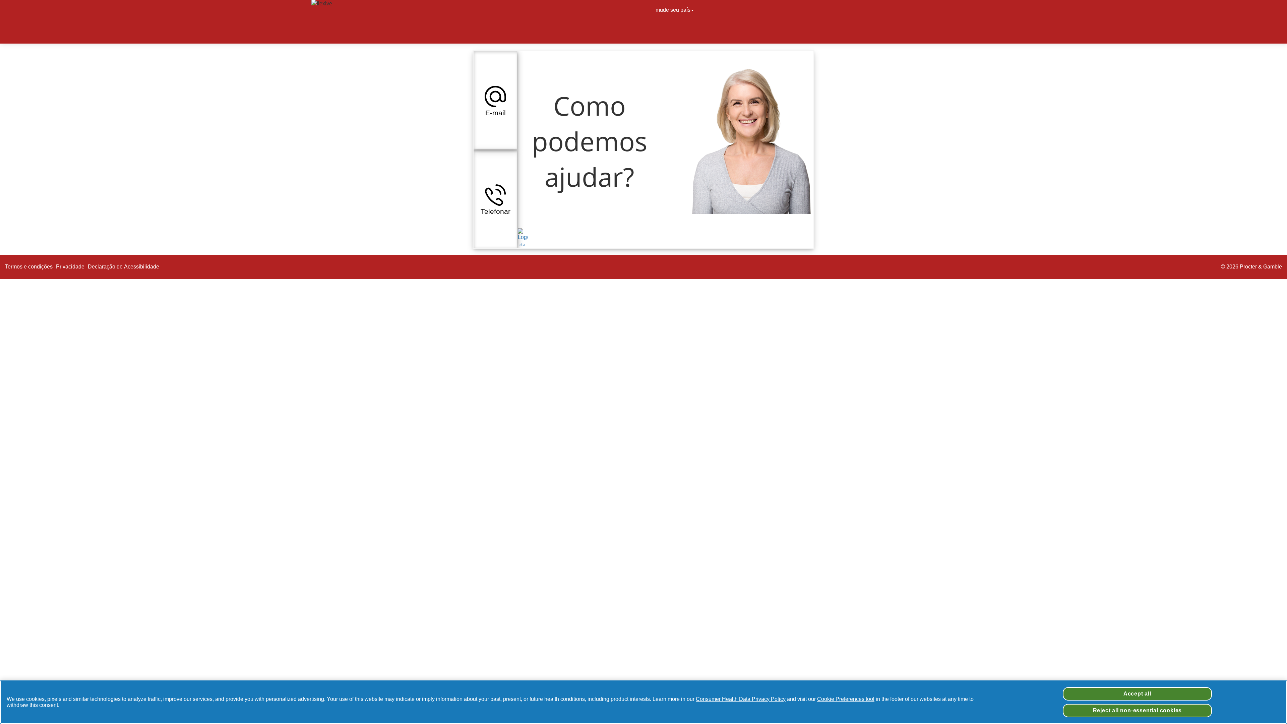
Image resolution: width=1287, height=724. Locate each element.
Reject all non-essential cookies (1137, 710)
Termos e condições (29, 266)
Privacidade (70, 266)
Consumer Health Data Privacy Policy (741, 699)
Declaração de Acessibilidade (124, 266)
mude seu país (673, 10)
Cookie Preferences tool (845, 699)
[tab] (495, 100)
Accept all (1137, 694)
